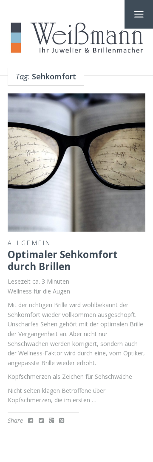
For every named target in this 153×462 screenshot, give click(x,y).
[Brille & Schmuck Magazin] (76, 38)
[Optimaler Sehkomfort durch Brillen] (76, 162)
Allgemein (29, 243)
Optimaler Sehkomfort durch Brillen (63, 260)
